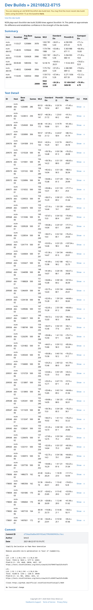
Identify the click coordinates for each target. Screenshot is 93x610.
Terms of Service (49, 602)
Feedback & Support (33, 602)
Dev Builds (15, 5)
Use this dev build (12, 18)
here (42, 13)
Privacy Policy (62, 602)
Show (79, 107)
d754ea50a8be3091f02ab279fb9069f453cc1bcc (44, 534)
